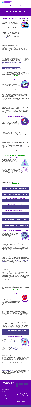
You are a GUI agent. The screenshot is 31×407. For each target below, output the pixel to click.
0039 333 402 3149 (15, 75)
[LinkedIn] (22, 384)
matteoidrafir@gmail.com (6, 398)
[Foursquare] (17, 386)
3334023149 (15, 374)
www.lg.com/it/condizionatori (9, 37)
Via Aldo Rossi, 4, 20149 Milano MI (9, 341)
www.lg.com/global (15, 349)
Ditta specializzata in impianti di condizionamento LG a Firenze (11, 64)
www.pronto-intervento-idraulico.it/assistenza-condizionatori (14, 147)
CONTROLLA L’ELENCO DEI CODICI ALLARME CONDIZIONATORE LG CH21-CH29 (16, 200)
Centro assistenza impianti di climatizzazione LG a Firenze (11, 63)
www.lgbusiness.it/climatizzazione (18, 348)
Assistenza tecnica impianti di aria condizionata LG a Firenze (11, 62)
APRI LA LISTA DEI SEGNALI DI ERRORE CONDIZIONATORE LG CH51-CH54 (16, 219)
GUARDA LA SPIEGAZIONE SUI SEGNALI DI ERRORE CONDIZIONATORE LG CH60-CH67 (15, 226)
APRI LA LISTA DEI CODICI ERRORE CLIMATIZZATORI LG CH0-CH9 (16, 188)
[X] (17, 384)
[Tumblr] (27, 384)
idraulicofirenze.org (5, 400)
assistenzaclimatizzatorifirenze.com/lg (7, 370)
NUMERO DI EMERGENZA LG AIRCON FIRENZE (15, 155)
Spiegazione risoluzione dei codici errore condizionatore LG (11, 68)
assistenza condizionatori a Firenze (14, 44)
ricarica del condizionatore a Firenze (14, 175)
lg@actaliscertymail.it (13, 347)
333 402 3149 (15, 113)
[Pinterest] (25, 384)
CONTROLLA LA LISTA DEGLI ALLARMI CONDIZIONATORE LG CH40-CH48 (16, 213)
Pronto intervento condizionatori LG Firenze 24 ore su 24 (11, 67)
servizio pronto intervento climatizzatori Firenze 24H (11, 141)
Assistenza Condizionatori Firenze (13, 13)
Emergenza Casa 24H (18, 146)
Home (8, 13)
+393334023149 (15, 183)
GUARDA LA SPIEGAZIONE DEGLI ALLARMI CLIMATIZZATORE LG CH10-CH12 (15, 194)
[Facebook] (20, 384)
